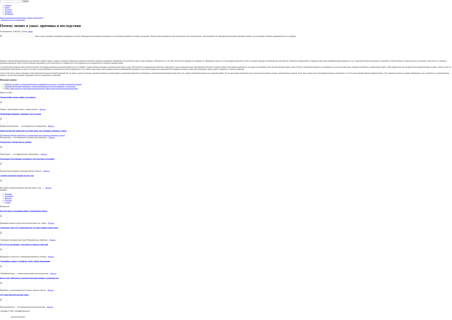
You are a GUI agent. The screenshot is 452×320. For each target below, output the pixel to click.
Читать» (42, 109)
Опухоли (8, 10)
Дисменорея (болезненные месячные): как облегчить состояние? (27, 159)
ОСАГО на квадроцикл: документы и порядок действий (24, 245)
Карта (7, 7)
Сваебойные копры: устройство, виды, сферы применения (25, 261)
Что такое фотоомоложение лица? (14, 295)
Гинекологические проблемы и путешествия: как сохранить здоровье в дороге (33, 131)
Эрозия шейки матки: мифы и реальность (18, 97)
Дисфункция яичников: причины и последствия (20, 114)
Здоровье (8, 12)
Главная (8, 5)
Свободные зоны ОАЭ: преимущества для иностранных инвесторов (29, 228)
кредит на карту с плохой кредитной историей (62, 84)
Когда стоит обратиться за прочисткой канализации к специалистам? (29, 278)
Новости (8, 198)
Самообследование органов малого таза (17, 176)
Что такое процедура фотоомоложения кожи (60, 89)
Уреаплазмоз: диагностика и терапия (15, 142)
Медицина (9, 14)
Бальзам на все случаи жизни (13, 20)
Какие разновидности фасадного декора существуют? (21, 18)
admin (30, 31)
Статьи (7, 202)
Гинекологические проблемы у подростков (58, 86)
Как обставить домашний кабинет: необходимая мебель (23, 211)
